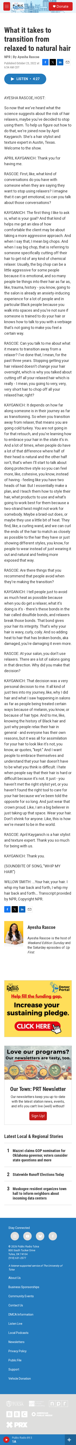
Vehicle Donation (19, 1378)
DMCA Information (20, 1314)
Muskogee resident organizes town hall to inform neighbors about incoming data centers (39, 1193)
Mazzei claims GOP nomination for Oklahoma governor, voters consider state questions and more (40, 1155)
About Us (14, 1278)
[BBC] (16, 1414)
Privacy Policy (17, 1351)
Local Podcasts (18, 1333)
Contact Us (15, 1305)
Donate (62, 6)
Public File (15, 1360)
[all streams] (70, 1439)
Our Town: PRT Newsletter (38, 1089)
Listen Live (15, 1323)
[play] (6, 1440)
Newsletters (16, 1342)
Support (13, 1369)
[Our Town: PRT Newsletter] (38, 1063)
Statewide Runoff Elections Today (38, 1174)
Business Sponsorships (23, 1287)
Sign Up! (38, 1116)
